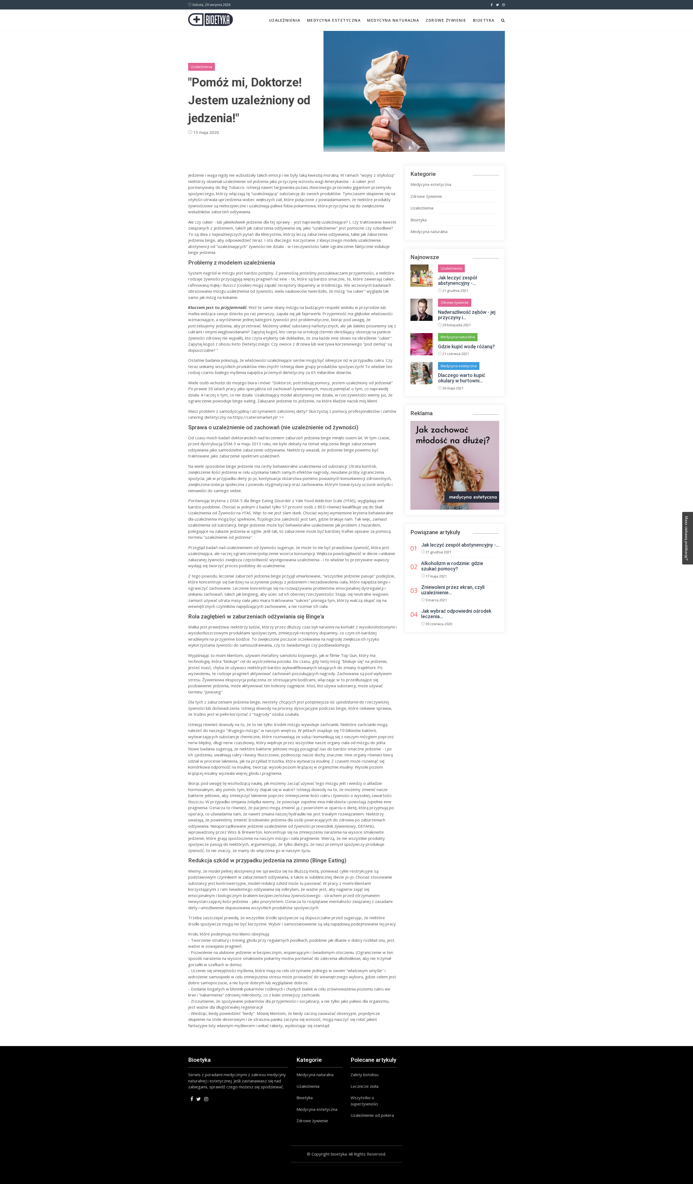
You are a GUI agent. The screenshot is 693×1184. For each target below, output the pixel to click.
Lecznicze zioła (364, 1086)
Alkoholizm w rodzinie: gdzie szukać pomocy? (452, 566)
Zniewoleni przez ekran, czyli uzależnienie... (453, 589)
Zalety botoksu (364, 1074)
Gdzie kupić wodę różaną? (466, 346)
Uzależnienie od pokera (372, 1115)
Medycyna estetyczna (334, 20)
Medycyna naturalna (393, 20)
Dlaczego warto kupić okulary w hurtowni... (461, 377)
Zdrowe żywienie (446, 20)
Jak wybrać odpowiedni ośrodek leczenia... (456, 613)
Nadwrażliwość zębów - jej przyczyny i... (466, 314)
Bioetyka (484, 20)
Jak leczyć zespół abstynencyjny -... (457, 280)
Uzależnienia (284, 20)
